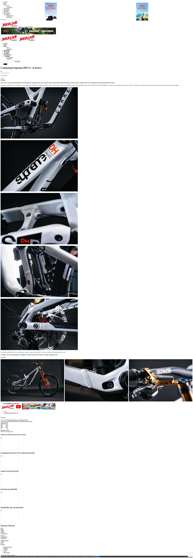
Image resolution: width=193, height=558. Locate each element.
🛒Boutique (6, 14)
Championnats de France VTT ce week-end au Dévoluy (18, 453)
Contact (2, 541)
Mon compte (7, 552)
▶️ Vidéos (6, 11)
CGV (2, 543)
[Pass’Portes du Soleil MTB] (10, 486)
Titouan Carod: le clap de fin (10, 471)
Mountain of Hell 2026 (8, 525)
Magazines (9, 17)
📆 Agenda (6, 10)
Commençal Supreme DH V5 (11, 413)
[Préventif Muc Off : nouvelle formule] (10, 504)
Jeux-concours (7, 12)
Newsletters (3, 538)
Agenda (2, 532)
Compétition (6, 8)
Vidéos (2, 530)
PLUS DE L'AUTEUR (20, 434)
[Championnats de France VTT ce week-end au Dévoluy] (10, 450)
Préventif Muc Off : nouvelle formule (12, 507)
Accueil (5, 1)
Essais (5, 4)
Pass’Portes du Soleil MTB (9, 489)
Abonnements (10, 15)
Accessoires (9, 7)
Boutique (3, 535)
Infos (5, 3)
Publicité (3, 544)
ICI (4, 357)
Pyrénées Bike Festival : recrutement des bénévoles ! (20, 421)
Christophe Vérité (5, 73)
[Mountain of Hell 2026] (10, 522)
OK (97, 556)
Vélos (8, 6)
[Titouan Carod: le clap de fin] (10, 468)
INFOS (5, 64)
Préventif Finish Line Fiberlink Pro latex (18, 420)
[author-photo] (4, 429)
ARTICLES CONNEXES (7, 434)
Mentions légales (5, 540)
